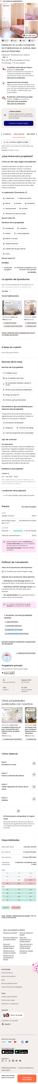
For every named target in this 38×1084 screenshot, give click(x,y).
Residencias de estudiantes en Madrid (8, 957)
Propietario (7, 134)
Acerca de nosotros (8, 976)
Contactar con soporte (10, 1021)
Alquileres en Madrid (10, 933)
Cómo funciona (7, 973)
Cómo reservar (19, 134)
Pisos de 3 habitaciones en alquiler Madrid (9, 946)
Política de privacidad (9, 997)
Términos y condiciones (10, 1004)
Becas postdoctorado (9, 983)
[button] (29, 35)
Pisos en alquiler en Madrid (26, 934)
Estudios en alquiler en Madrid (26, 952)
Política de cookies (8, 1000)
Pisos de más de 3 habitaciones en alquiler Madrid (26, 946)
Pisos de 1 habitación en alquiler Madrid (10, 938)
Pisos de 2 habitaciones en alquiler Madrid (25, 939)
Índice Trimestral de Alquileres (12, 987)
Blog (3, 980)
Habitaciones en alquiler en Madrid (9, 952)
